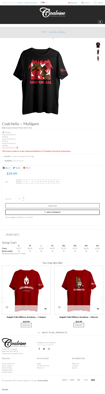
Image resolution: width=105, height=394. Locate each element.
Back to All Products (54, 332)
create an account (30, 3)
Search (74, 368)
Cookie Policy (7, 372)
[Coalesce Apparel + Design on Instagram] (49, 349)
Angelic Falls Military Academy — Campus (26, 317)
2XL (40, 181)
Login (39, 363)
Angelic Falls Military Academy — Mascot (78, 317)
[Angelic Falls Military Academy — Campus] (26, 290)
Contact (75, 365)
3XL (46, 181)
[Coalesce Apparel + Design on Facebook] (39, 349)
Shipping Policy (7, 370)
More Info (12, 234)
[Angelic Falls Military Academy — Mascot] (78, 290)
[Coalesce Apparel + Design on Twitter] (44, 349)
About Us (75, 363)
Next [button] (102, 300)
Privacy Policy (7, 365)
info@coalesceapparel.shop (12, 353)
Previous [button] (2, 300)
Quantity (8, 199)
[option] (26, 298)
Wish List (40, 368)
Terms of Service (8, 363)
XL (35, 181)
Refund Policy (7, 368)
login (13, 217)
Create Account (43, 365)
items (100, 3)
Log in (20, 3)
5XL (57, 181)
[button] (6, 308)
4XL (51, 181)
